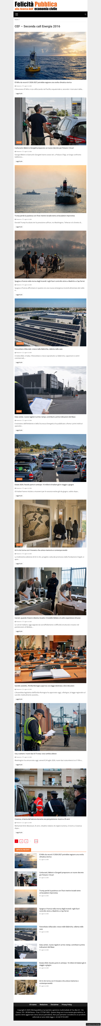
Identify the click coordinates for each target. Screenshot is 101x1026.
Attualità (19, 545)
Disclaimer (55, 1004)
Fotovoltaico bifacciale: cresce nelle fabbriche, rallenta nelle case (38, 349)
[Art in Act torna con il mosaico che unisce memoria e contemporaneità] (50, 524)
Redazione (44, 1004)
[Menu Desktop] (17, 14)
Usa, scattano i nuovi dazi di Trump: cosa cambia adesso (36, 754)
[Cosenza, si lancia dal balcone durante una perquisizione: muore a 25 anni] (50, 792)
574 (36, 841)
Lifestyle (19, 479)
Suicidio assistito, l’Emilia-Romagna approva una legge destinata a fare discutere (44, 686)
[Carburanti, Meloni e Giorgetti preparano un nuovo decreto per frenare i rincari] (50, 121)
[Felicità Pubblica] (36, 5)
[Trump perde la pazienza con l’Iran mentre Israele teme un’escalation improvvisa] (50, 189)
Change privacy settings (93, 1024)
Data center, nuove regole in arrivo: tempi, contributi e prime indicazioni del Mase (45, 417)
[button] (85, 14)
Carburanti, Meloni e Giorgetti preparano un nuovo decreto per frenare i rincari (44, 148)
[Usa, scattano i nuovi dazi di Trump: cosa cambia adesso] (50, 727)
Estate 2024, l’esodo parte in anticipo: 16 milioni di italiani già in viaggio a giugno (44, 485)
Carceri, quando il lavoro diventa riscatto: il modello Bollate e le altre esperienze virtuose (47, 618)
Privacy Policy (67, 1004)
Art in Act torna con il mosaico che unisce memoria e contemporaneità (41, 550)
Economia (20, 343)
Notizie (19, 142)
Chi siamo (33, 1004)
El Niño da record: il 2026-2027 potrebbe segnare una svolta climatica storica (43, 82)
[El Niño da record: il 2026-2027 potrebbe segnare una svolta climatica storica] (50, 56)
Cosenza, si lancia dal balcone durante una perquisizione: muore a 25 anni (42, 819)
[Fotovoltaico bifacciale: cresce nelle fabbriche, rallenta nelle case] (50, 322)
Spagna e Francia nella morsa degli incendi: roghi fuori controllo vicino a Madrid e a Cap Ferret (50, 281)
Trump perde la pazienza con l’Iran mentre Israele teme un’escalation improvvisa (45, 216)
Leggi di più (19, 93)
